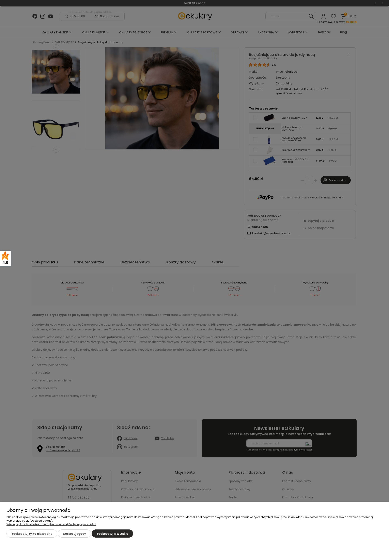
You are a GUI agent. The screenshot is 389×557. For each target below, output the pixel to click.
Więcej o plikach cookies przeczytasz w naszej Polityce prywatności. (51, 524)
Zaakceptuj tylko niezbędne (32, 534)
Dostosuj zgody (74, 534)
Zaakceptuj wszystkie (112, 534)
